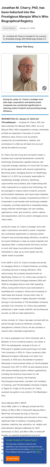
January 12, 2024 (27, 28)
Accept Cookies (13, 459)
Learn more (35, 449)
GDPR (38, 452)
